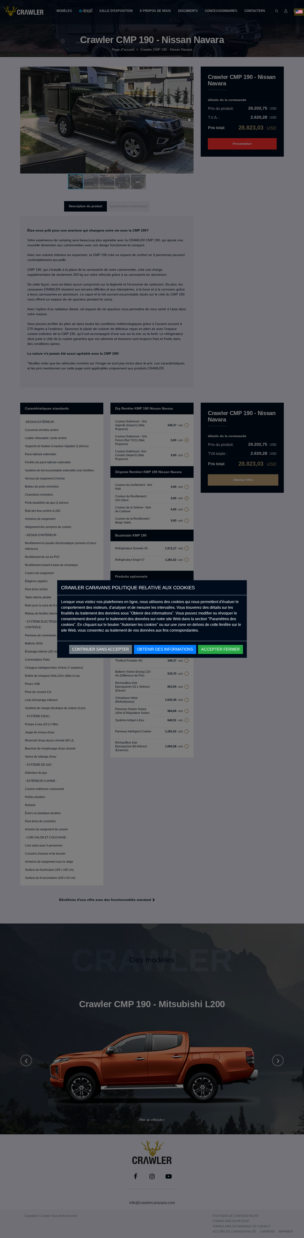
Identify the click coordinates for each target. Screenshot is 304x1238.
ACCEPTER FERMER (220, 649)
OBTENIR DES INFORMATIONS (165, 649)
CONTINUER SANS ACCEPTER (100, 649)
